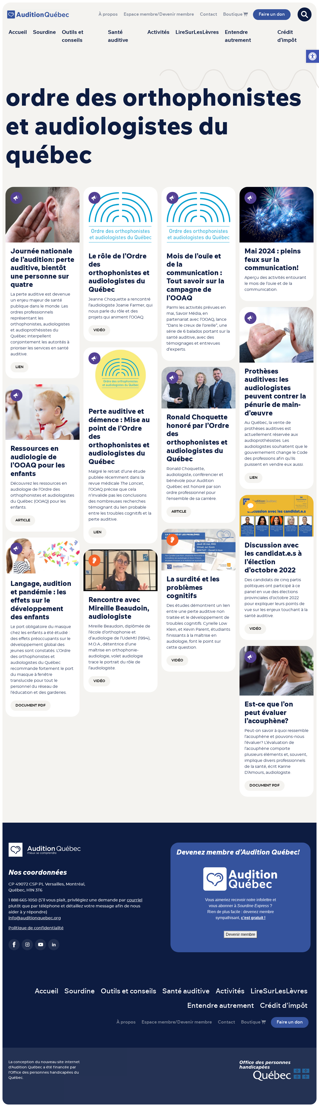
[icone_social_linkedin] (53, 944)
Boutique (232, 14)
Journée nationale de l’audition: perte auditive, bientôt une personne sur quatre (42, 268)
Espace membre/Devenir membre (159, 14)
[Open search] (305, 14)
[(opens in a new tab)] (42, 215)
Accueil (17, 32)
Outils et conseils (72, 36)
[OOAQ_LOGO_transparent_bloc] (120, 217)
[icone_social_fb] (14, 944)
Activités (158, 32)
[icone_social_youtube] (40, 944)
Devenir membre (240, 934)
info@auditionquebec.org (34, 918)
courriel (134, 900)
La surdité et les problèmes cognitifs (193, 588)
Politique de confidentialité (36, 928)
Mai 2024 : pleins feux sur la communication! (272, 260)
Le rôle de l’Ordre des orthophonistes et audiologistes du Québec (119, 273)
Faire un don (272, 14)
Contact (208, 14)
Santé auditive (118, 36)
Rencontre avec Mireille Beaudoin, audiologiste (118, 608)
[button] (312, 56)
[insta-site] (27, 944)
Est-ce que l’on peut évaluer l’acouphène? (268, 713)
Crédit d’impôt (287, 36)
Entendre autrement (238, 36)
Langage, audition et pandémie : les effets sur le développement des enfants (40, 600)
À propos (108, 14)
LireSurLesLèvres (197, 32)
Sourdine (44, 32)
